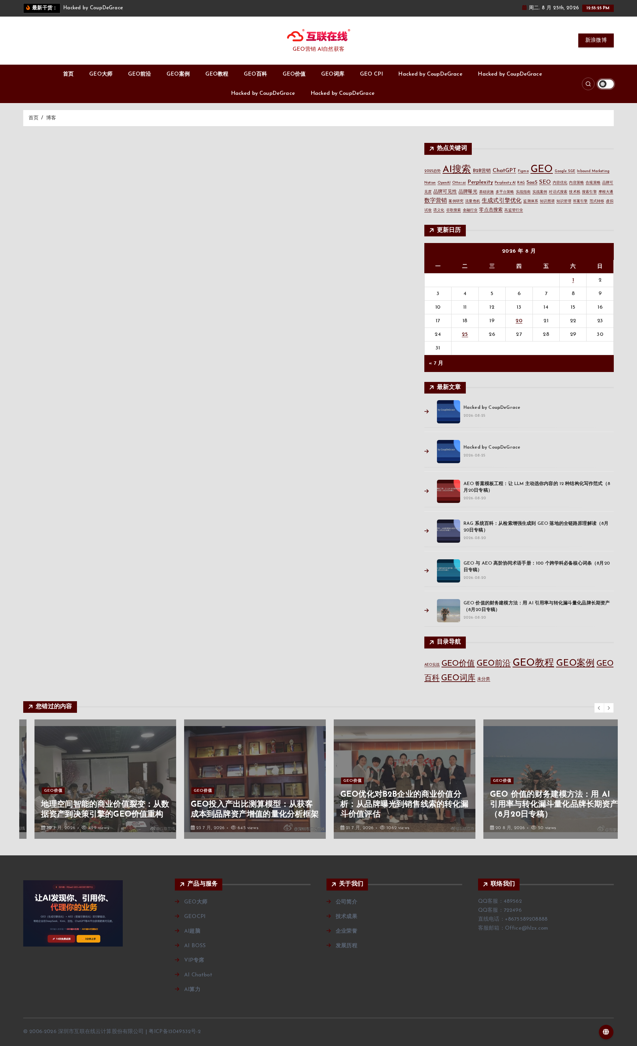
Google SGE (565, 171)
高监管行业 (513, 210)
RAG (521, 183)
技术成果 (346, 916)
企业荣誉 (346, 931)
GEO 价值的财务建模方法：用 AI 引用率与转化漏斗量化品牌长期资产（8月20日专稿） (543, 805)
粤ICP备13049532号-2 (175, 1031)
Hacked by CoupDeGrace (430, 74)
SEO (545, 182)
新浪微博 (596, 40)
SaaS (532, 182)
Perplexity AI (505, 183)
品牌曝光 (468, 191)
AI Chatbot (198, 975)
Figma (523, 171)
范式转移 (597, 201)
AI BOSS (195, 946)
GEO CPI (371, 74)
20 (519, 321)
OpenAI (444, 183)
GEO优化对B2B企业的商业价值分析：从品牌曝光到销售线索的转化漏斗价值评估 (393, 805)
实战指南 (523, 192)
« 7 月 (436, 363)
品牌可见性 (445, 191)
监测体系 (530, 201)
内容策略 (576, 183)
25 (465, 334)
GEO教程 (217, 74)
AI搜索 (457, 169)
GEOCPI (194, 916)
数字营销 (435, 201)
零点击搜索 (491, 210)
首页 (68, 74)
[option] (94, 779)
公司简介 (346, 902)
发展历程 (346, 946)
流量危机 (472, 201)
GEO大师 (100, 74)
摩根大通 (606, 192)
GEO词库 (332, 74)
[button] (599, 708)
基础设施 (486, 192)
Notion (430, 183)
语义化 (438, 210)
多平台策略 (505, 192)
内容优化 (560, 183)
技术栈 (574, 192)
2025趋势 (432, 171)
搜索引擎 (589, 192)
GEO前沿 (139, 74)
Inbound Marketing (593, 171)
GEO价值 (294, 74)
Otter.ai (459, 183)
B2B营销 (482, 170)
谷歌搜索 (453, 210)
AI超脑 (192, 931)
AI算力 (192, 989)
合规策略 (593, 183)
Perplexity (480, 182)
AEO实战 (432, 665)
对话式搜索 (558, 192)
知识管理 (563, 201)
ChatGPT (504, 170)
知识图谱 (547, 201)
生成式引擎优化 (502, 201)
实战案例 (539, 192)
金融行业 (470, 210)
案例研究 (456, 201)
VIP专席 (194, 960)
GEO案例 (178, 74)
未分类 (483, 679)
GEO (542, 169)
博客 (51, 118)
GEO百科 (255, 74)
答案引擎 (580, 201)
